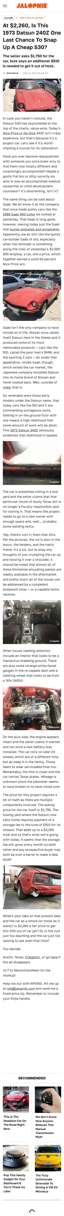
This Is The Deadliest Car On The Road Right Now (15, 1122)
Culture (8, 18)
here (54, 957)
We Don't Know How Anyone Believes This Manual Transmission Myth (46, 1127)
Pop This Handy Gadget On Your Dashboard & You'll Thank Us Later (14, 1183)
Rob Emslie (12, 73)
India (6, 387)
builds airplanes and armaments (34, 229)
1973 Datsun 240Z (24, 430)
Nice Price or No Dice (31, 18)
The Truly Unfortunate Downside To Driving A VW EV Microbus (47, 1183)
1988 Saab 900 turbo (19, 214)
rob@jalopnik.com (21, 988)
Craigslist (32, 957)
